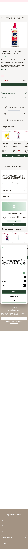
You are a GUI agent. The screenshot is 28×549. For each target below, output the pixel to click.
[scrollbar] (13, 160)
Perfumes (17, 17)
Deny (14, 300)
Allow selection (14, 296)
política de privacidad (17, 321)
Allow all (14, 291)
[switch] (24, 277)
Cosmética (6, 17)
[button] (14, 526)
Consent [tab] (5, 251)
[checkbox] (7, 321)
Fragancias (11, 17)
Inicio (2, 17)
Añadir (7, 155)
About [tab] (22, 251)
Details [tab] (14, 251)
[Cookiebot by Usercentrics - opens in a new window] (20, 247)
